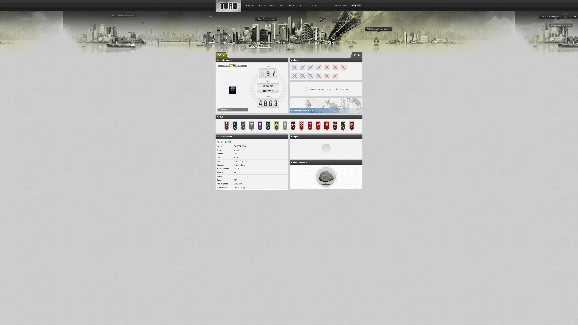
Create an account (338, 6)
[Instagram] (354, 55)
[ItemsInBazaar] (226, 142)
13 (235, 184)
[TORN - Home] (228, 6)
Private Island (239, 165)
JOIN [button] (221, 55)
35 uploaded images (226, 109)
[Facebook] (359, 55)
